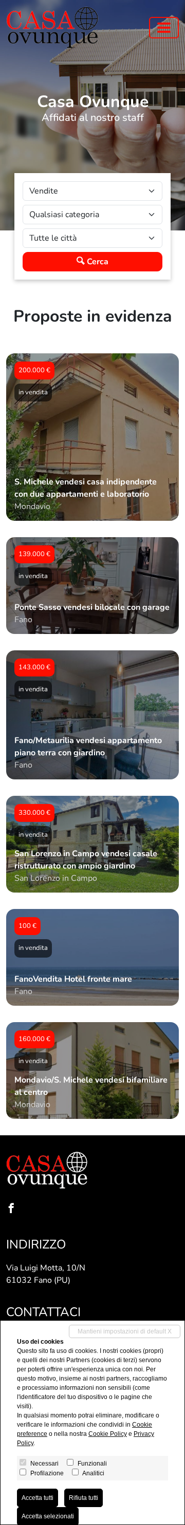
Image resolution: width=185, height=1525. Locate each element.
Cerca (96, 261)
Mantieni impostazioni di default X (125, 1331)
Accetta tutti (37, 1497)
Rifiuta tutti (83, 1497)
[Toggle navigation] (164, 27)
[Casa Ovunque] (52, 27)
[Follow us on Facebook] (13, 1209)
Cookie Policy (107, 1433)
